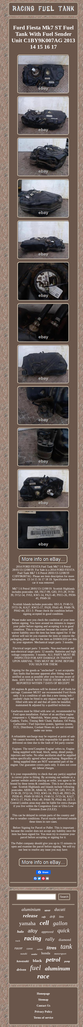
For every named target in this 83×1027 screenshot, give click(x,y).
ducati (59, 909)
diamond (65, 940)
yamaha (27, 923)
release (30, 915)
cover (30, 948)
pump (67, 961)
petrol (53, 959)
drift (52, 916)
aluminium (31, 909)
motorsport (60, 953)
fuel (35, 968)
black (37, 961)
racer (19, 948)
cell (44, 922)
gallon (60, 923)
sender (34, 954)
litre (61, 916)
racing (32, 938)
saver (47, 910)
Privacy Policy (43, 1011)
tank (66, 946)
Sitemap (43, 999)
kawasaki (23, 961)
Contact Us (43, 1005)
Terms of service (43, 1017)
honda (45, 953)
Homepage (43, 993)
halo (20, 932)
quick (63, 930)
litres (51, 948)
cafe (44, 916)
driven (21, 970)
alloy (32, 931)
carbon (40, 949)
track (18, 941)
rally (50, 939)
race (43, 976)
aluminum (57, 968)
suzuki (23, 953)
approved (47, 932)
